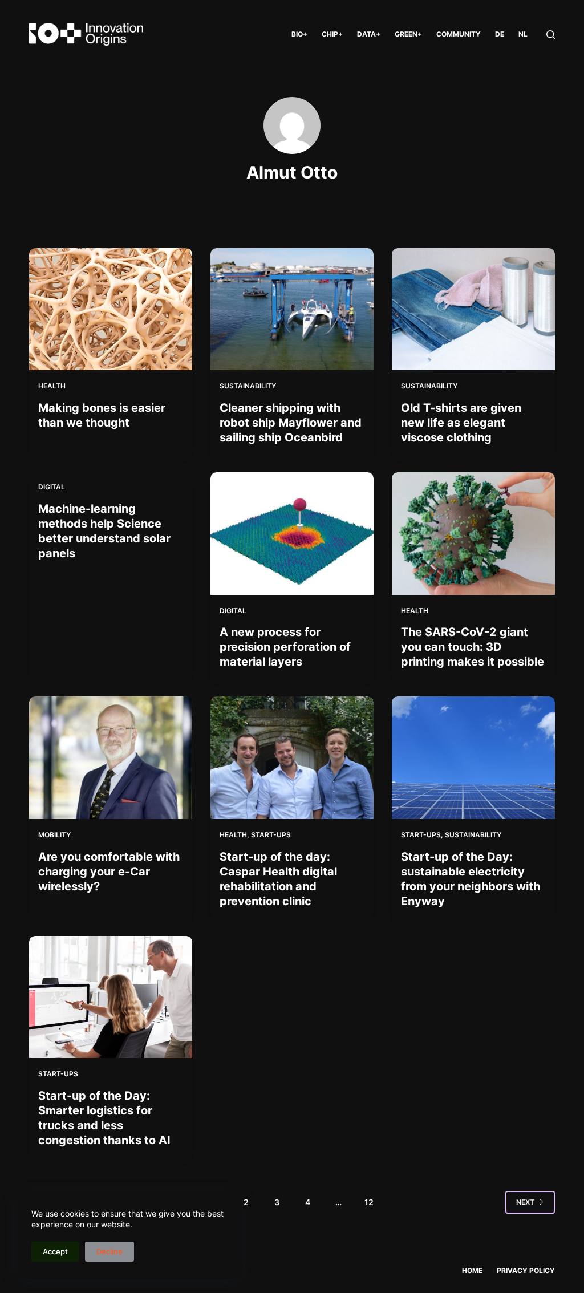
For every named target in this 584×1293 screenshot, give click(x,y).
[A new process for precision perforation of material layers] (292, 533)
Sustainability (248, 386)
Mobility (54, 834)
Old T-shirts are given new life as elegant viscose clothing (461, 422)
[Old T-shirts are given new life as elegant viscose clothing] (473, 309)
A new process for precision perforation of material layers (285, 646)
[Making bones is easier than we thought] (110, 309)
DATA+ (368, 34)
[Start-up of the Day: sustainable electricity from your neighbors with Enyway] (473, 757)
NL (523, 34)
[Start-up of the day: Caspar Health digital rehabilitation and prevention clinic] (292, 757)
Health (52, 386)
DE (499, 34)
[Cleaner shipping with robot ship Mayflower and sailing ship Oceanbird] (292, 309)
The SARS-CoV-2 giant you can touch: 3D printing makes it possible (472, 646)
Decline (109, 1251)
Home (472, 1270)
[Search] (550, 34)
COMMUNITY (458, 34)
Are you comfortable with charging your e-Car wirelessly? (109, 871)
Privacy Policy (526, 1270)
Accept (55, 1251)
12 (369, 1202)
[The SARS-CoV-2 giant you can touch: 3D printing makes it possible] (473, 533)
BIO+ (299, 34)
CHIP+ (332, 34)
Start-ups (271, 834)
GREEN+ (408, 34)
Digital (51, 487)
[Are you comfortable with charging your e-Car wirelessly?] (110, 757)
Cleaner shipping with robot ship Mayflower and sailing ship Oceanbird (291, 422)
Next (525, 1202)
